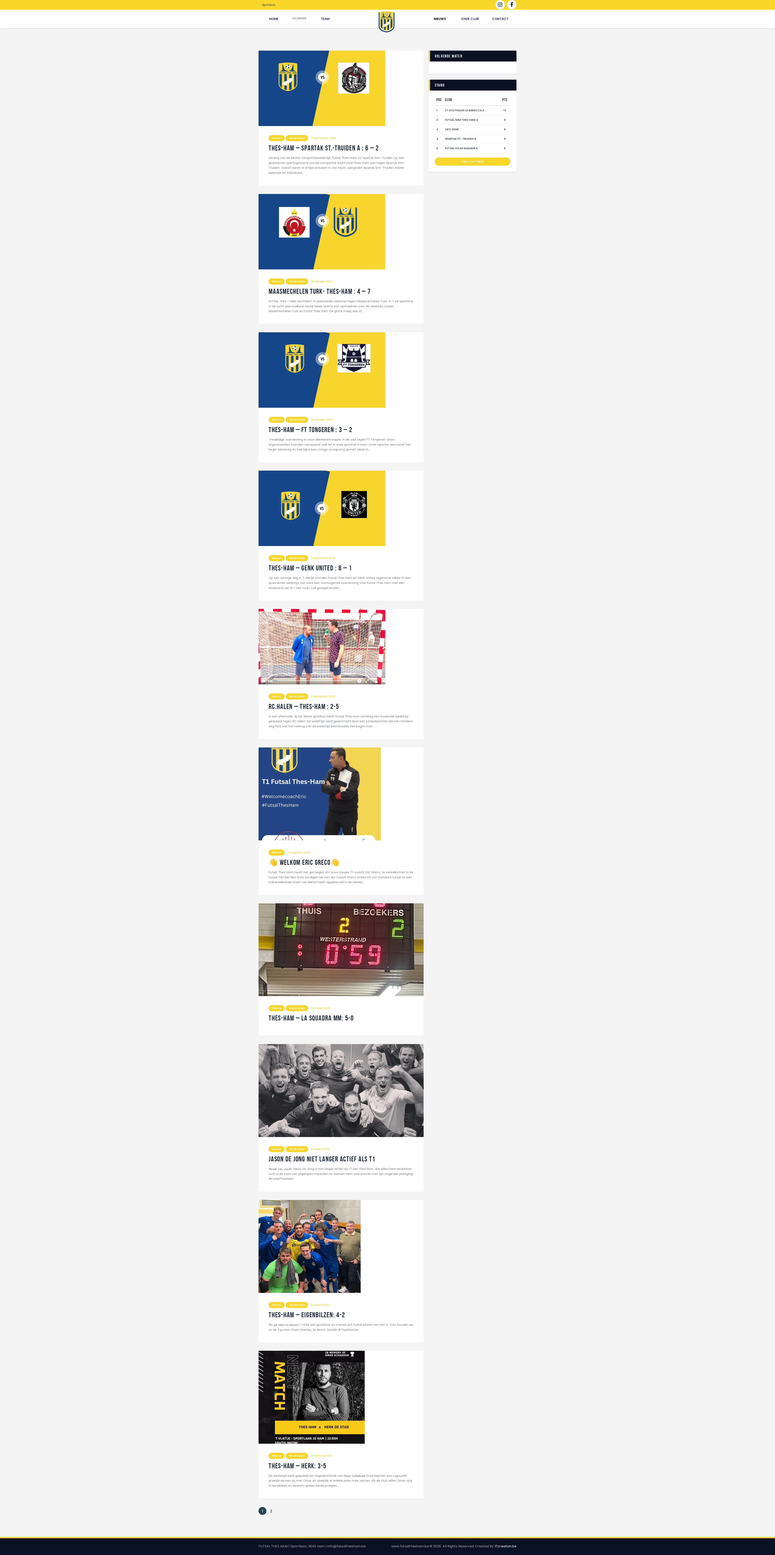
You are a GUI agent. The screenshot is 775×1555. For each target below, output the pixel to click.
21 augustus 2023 (298, 852)
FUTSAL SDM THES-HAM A (461, 120)
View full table (473, 161)
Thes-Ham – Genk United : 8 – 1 (310, 568)
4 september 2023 (323, 558)
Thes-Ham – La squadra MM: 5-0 (311, 1018)
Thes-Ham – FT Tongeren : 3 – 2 (310, 429)
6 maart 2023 (320, 1149)
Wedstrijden (297, 138)
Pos (439, 99)
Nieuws (276, 138)
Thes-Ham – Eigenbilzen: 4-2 (307, 1314)
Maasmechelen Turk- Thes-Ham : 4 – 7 (320, 291)
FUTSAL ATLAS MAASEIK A (461, 148)
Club (448, 99)
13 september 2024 (323, 138)
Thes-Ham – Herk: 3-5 (297, 1466)
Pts (505, 99)
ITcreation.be (505, 1546)
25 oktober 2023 (322, 281)
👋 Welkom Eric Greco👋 (304, 862)
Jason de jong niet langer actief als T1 (322, 1159)
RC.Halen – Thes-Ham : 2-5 (304, 706)
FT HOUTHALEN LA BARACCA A (464, 110)
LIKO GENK (452, 129)
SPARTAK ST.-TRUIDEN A (460, 139)
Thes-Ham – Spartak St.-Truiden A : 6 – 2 (324, 148)
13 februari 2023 (321, 1456)
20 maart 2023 (321, 1008)
